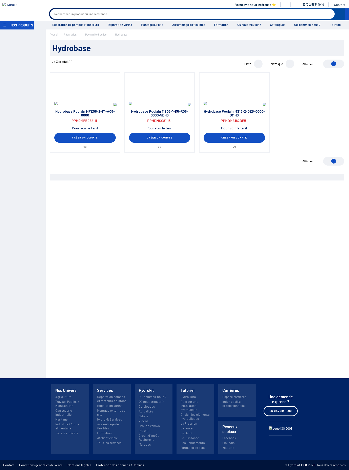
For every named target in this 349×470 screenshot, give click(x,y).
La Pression (189, 423)
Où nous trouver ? (249, 24)
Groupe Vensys (149, 426)
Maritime (61, 419)
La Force (187, 428)
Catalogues (277, 24)
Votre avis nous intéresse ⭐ (255, 4)
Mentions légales (79, 465)
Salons (143, 416)
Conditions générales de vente (41, 465)
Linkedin (228, 443)
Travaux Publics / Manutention (67, 403)
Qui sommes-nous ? (307, 24)
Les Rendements (193, 443)
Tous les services (109, 443)
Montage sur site (152, 24)
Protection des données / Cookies (120, 465)
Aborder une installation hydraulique (189, 405)
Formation (221, 24)
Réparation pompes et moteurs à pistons (111, 399)
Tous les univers (66, 433)
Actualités (146, 411)
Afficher (307, 64)
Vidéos (143, 421)
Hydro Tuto (188, 397)
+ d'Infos (335, 24)
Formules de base (193, 447)
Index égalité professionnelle (233, 403)
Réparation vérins (120, 24)
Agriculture (63, 397)
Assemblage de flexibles (188, 24)
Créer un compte (85, 137)
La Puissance (190, 438)
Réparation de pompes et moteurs (75, 24)
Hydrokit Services (109, 419)
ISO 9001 (144, 430)
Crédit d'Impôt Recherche (149, 437)
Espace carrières (234, 397)
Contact (339, 4)
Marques (145, 444)
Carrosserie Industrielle (63, 412)
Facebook (229, 438)
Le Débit (186, 433)
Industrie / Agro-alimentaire (67, 426)
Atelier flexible (107, 438)
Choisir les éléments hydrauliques (195, 416)
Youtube (228, 447)
